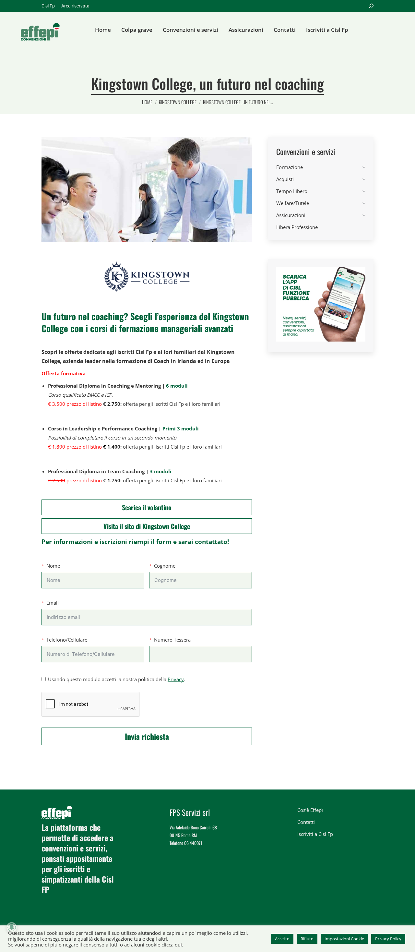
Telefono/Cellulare (66, 639)
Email (52, 602)
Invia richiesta (147, 736)
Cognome (164, 565)
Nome (53, 565)
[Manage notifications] (11, 927)
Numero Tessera (172, 639)
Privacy (176, 679)
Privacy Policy (388, 939)
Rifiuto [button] (307, 939)
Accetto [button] (282, 939)
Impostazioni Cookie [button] (344, 939)
